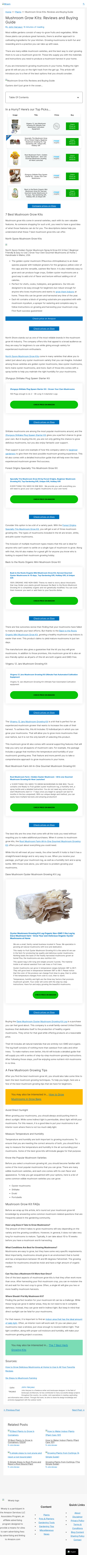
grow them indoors (65, 291)
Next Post (78, 1410)
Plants (18, 12)
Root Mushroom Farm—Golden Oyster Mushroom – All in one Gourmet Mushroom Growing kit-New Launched (41, 778)
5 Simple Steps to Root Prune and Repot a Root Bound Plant (24, 1463)
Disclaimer (77, 1516)
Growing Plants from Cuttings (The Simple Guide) (63, 1463)
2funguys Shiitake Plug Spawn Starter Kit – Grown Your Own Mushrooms (42, 389)
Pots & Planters (46, 1518)
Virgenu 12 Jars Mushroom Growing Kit (29, 721)
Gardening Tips (46, 1526)
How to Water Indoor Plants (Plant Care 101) (62, 1441)
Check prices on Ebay (44, 328)
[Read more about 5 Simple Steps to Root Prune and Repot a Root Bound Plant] (25, 1455)
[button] (84, 4)
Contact (77, 1539)
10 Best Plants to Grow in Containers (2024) (20, 1441)
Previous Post (12, 1410)
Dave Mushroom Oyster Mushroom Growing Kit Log (42, 1021)
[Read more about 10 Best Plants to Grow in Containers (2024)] (25, 1433)
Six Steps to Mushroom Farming (21, 1378)
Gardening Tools (47, 1522)
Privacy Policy (77, 1520)
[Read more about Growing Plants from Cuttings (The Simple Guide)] (63, 1455)
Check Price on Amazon (72, 126)
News (46, 1534)
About (77, 1513)
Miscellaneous (47, 1530)
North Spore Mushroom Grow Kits (22, 356)
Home (8, 12)
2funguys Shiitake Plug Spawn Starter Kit (25, 435)
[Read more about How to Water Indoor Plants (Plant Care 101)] (63, 1433)
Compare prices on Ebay (44, 206)
